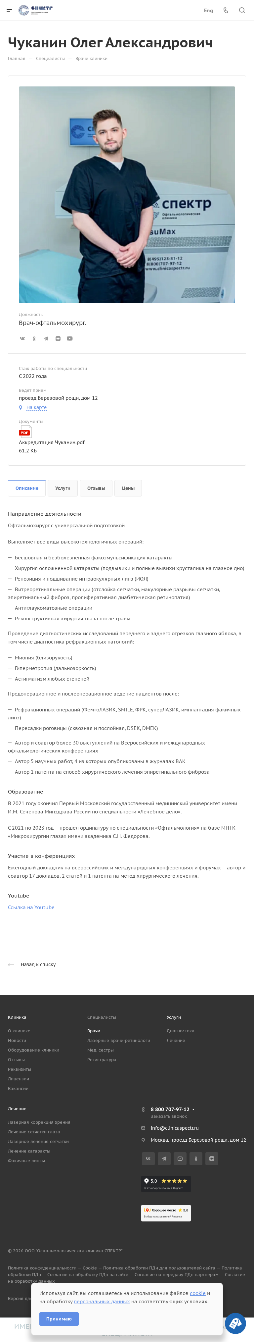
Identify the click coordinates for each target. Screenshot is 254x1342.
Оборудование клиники (33, 1050)
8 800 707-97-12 (170, 1109)
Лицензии (18, 1079)
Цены (128, 488)
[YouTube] (180, 1158)
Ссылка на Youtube (31, 907)
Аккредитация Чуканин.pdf (51, 442)
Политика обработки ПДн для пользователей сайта (159, 1268)
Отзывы (96, 488)
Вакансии (18, 1088)
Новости (17, 1040)
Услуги (62, 488)
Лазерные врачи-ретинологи (118, 1040)
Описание (27, 488)
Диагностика (180, 1031)
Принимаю (59, 1319)
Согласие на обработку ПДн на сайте (87, 1274)
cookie (198, 1293)
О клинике (19, 1031)
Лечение (176, 1040)
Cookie (90, 1268)
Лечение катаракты (29, 1151)
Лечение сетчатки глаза (34, 1132)
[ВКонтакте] (148, 1158)
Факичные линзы (26, 1160)
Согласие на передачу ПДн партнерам (177, 1274)
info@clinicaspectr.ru (175, 1128)
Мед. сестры (100, 1050)
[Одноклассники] (196, 1158)
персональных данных (102, 1301)
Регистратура (101, 1059)
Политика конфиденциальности (42, 1268)
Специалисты (101, 1017)
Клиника (17, 1017)
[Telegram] (164, 1158)
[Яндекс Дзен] (211, 1158)
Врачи (93, 1031)
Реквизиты (19, 1069)
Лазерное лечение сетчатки (38, 1141)
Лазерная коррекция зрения (39, 1122)
